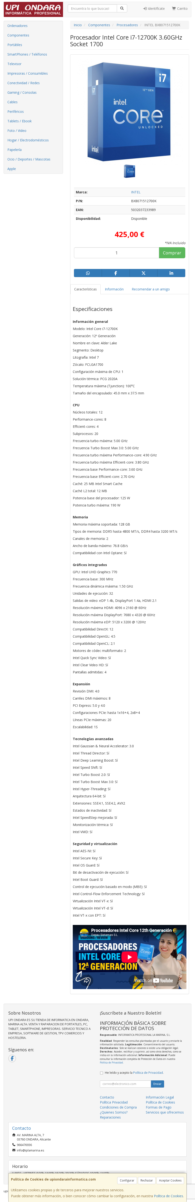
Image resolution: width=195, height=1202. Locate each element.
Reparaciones (110, 1117)
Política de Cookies (168, 1196)
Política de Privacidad (111, 1062)
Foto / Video (16, 130)
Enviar (157, 1084)
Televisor (14, 64)
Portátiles (14, 44)
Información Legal (160, 1097)
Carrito (182, 8)
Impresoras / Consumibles (27, 73)
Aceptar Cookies (170, 1180)
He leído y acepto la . (134, 1073)
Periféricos (15, 111)
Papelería (14, 149)
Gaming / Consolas (22, 92)
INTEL (136, 192)
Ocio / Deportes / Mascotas (28, 159)
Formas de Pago (158, 1107)
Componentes (18, 35)
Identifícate (156, 8)
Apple (11, 168)
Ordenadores (17, 25)
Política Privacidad (114, 1102)
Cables (12, 102)
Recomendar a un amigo (151, 289)
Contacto (107, 1097)
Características (85, 289)
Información (114, 289)
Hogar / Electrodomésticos (28, 140)
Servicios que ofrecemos (165, 1112)
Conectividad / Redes (23, 83)
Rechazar (147, 1180)
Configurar (127, 1180)
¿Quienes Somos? (113, 1112)
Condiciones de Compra (118, 1107)
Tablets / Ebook (19, 121)
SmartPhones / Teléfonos (27, 54)
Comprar (172, 253)
